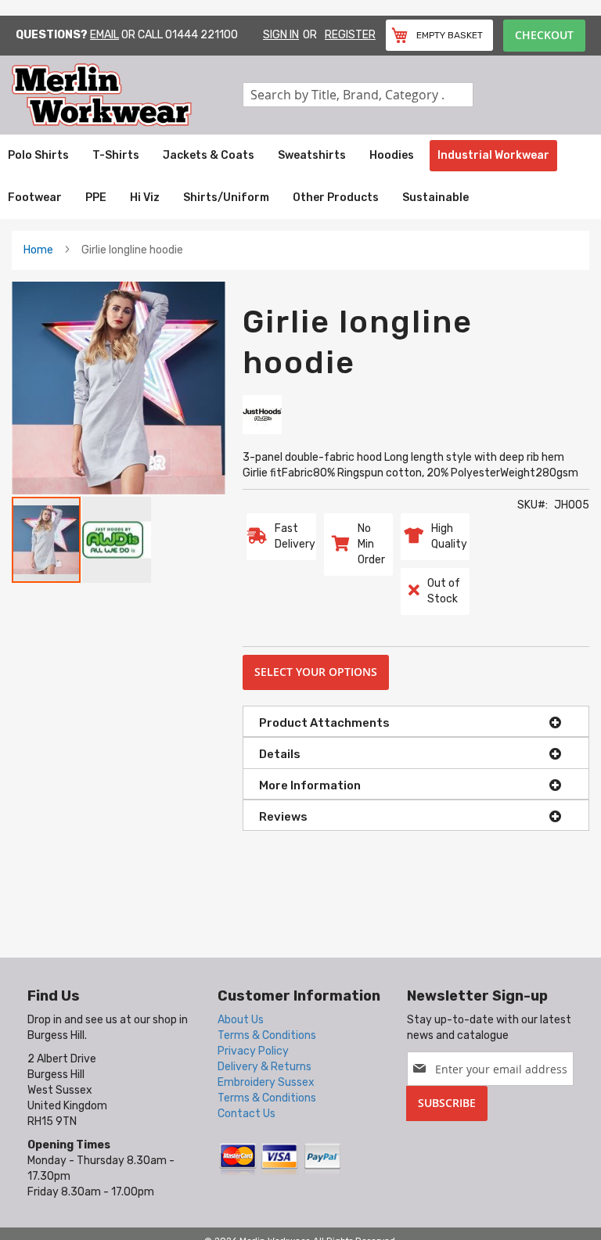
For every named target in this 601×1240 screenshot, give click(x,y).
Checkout (544, 34)
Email (104, 34)
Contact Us (246, 1113)
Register (350, 34)
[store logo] (127, 95)
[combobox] (358, 94)
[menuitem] (38, 155)
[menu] (300, 177)
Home (38, 250)
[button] (116, 539)
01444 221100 (201, 34)
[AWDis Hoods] (262, 414)
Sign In (281, 34)
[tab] (416, 721)
